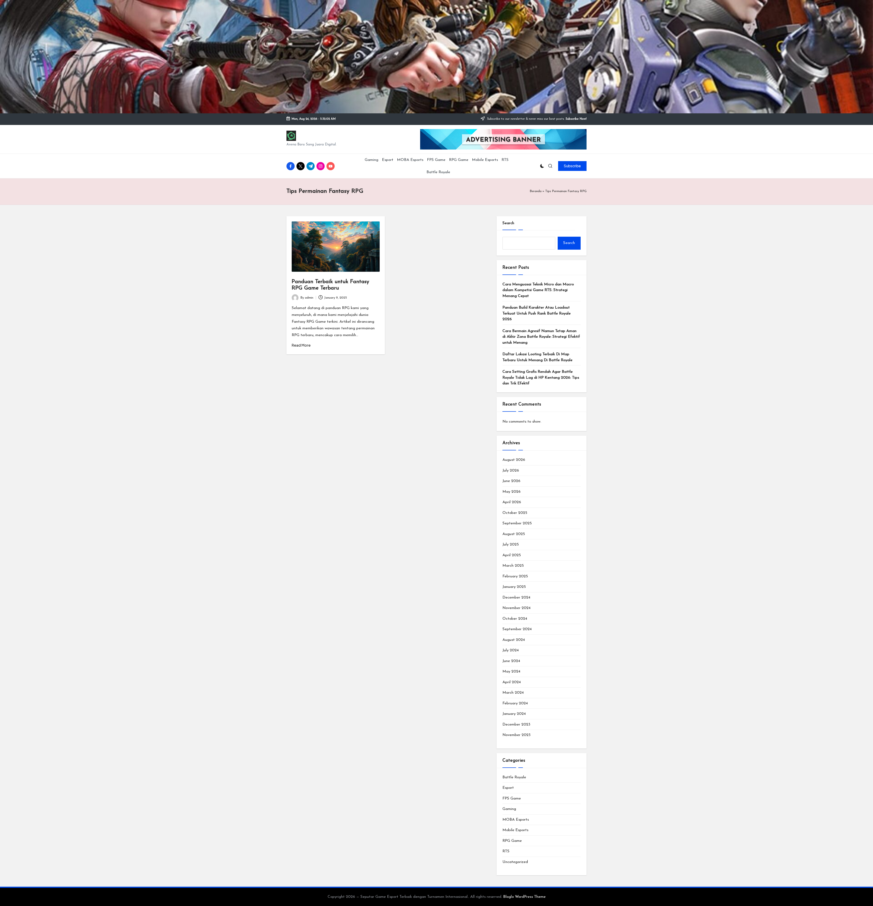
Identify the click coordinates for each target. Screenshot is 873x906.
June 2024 (511, 661)
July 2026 (510, 470)
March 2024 (513, 693)
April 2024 (511, 682)
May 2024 (511, 671)
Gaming (509, 809)
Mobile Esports (515, 830)
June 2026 (511, 481)
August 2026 (513, 460)
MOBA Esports (515, 820)
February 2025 (515, 576)
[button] (572, 166)
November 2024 (516, 608)
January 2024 (514, 714)
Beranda (536, 191)
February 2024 (515, 703)
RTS (505, 851)
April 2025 (511, 555)
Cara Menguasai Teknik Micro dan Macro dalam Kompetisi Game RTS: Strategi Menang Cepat (538, 290)
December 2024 (516, 597)
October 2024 (514, 619)
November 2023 (516, 735)
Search (508, 223)
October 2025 (514, 513)
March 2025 (513, 566)
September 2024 (517, 629)
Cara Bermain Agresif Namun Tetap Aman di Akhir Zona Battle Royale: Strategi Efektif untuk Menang (541, 337)
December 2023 (516, 724)
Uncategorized (515, 862)
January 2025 (514, 587)
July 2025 (510, 544)
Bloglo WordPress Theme (524, 897)
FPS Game (511, 798)
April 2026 (511, 502)
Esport (508, 788)
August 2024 (513, 640)
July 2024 (510, 650)
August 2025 (513, 534)
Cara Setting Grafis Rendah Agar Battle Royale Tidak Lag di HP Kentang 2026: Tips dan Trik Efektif (540, 377)
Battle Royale (514, 777)
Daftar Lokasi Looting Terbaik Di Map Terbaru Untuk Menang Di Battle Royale (537, 357)
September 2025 (517, 523)
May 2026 (511, 492)
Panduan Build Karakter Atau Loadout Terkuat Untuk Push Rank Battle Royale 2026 (536, 313)
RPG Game (512, 841)
